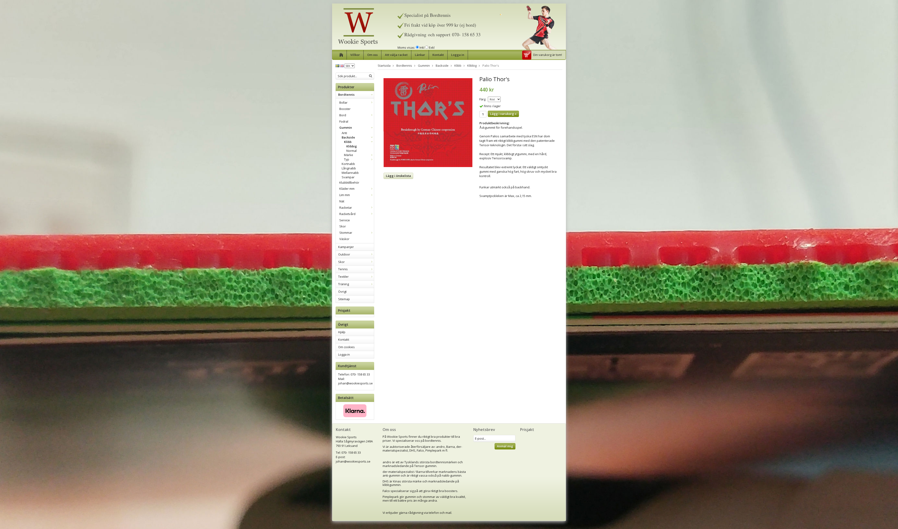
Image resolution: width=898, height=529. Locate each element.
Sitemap (344, 299)
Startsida (384, 65)
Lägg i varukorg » (503, 114)
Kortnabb (348, 164)
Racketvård (347, 214)
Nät (341, 201)
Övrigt (342, 291)
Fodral (343, 121)
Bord (342, 115)
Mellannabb (350, 173)
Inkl (422, 47)
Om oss (372, 55)
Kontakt (438, 55)
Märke (348, 155)
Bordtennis (346, 94)
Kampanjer (346, 247)
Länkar (420, 55)
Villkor (355, 55)
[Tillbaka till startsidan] (341, 55)
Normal (351, 151)
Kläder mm (347, 188)
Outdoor (344, 254)
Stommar (345, 232)
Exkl (432, 47)
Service (344, 220)
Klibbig (351, 146)
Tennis (343, 269)
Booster (345, 109)
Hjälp (341, 332)
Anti (344, 133)
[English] (342, 65)
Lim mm (344, 195)
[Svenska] (337, 65)
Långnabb (349, 168)
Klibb (347, 142)
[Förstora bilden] (428, 122)
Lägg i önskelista (398, 176)
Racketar (345, 207)
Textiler (343, 276)
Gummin (345, 127)
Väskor (344, 239)
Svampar (348, 177)
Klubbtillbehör (349, 182)
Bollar (343, 102)
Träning (343, 284)
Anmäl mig (505, 446)
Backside (348, 137)
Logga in (457, 55)
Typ (346, 159)
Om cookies (346, 347)
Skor (342, 226)
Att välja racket (396, 55)
